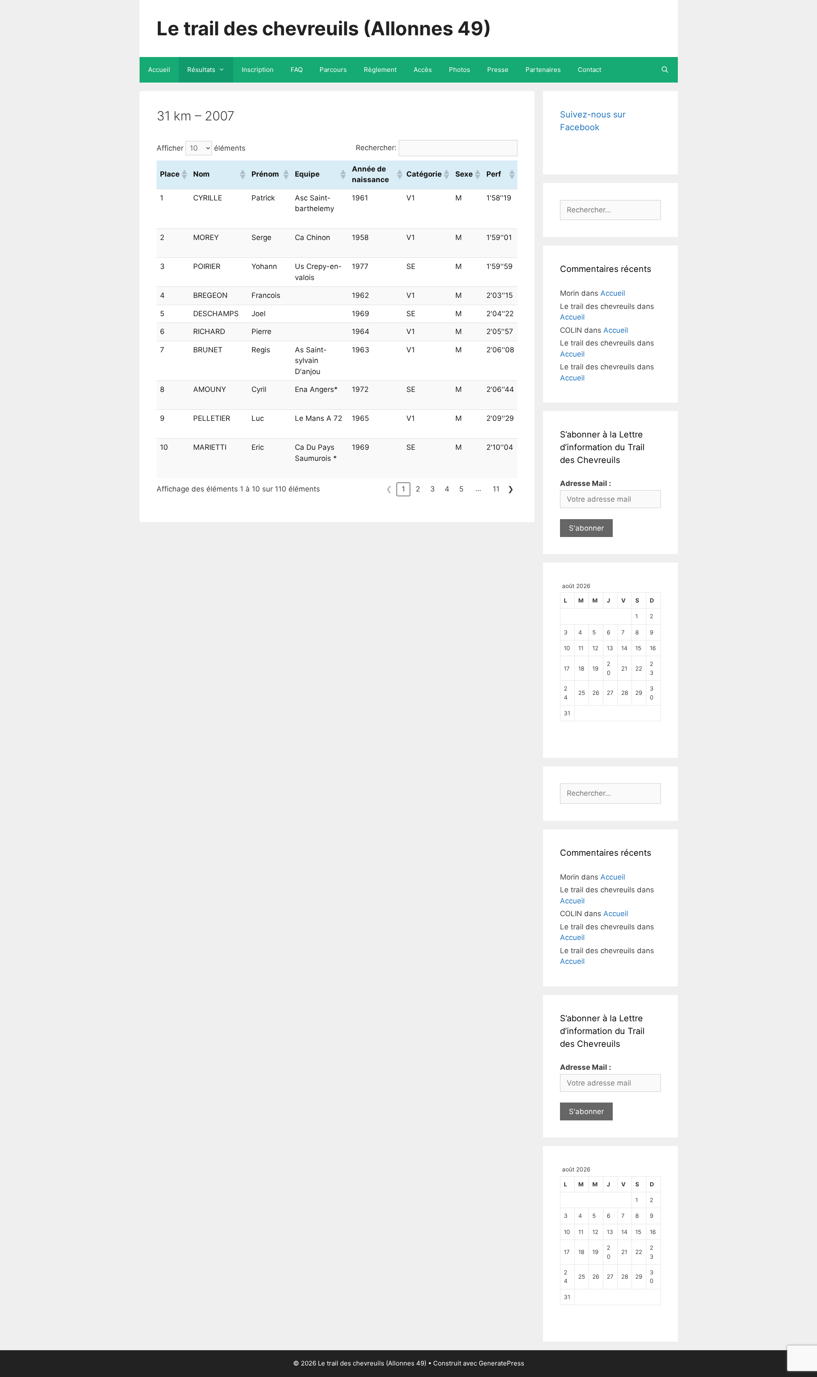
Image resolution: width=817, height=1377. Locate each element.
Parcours (333, 70)
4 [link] (447, 489)
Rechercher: (376, 147)
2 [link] (418, 489)
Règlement (380, 70)
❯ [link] (511, 489)
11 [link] (496, 489)
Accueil (159, 70)
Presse (497, 70)
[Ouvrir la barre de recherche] (664, 70)
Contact (589, 70)
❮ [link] (389, 489)
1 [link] (403, 489)
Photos (459, 70)
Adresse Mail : (585, 483)
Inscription (258, 70)
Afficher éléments (201, 148)
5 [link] (461, 489)
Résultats (201, 70)
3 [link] (432, 489)
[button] (183, 174)
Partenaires (543, 70)
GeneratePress (501, 1363)
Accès (423, 70)
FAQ (297, 70)
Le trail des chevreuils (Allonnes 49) (324, 28)
